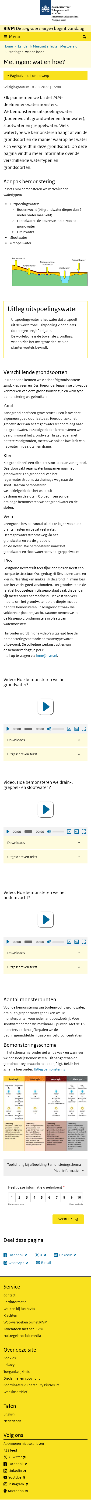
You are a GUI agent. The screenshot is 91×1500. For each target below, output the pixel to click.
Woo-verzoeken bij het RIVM (25, 1322)
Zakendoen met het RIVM (23, 1329)
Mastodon (28, 1490)
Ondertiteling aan (68, 728)
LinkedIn (27, 1470)
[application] (46, 706)
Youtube (27, 1477)
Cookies (10, 1358)
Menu (14, 36)
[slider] (58, 728)
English (9, 1414)
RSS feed (10, 1450)
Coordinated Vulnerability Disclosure (32, 1385)
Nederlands (12, 1421)
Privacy (9, 1365)
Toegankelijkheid (17, 1371)
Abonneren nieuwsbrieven (24, 1443)
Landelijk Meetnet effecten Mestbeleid (47, 46)
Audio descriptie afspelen (76, 728)
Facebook (28, 1463)
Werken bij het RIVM (19, 1308)
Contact (9, 1295)
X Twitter (27, 1457)
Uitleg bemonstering (49, 1069)
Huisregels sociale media (22, 1335)
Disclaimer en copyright (22, 1378)
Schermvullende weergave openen (83, 728)
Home (8, 46)
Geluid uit (49, 728)
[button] (45, 707)
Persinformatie (15, 1302)
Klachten (10, 1315)
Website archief (15, 1392)
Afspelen (7, 728)
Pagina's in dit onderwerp (29, 75)
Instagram (28, 1484)
